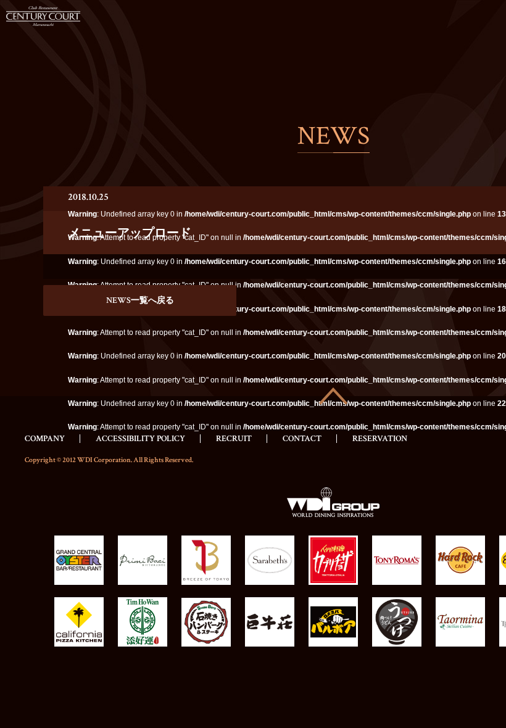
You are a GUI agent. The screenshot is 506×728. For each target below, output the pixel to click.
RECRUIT (234, 438)
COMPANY (45, 438)
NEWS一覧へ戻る (140, 300)
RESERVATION (379, 438)
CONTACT (302, 438)
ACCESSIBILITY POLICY (140, 438)
